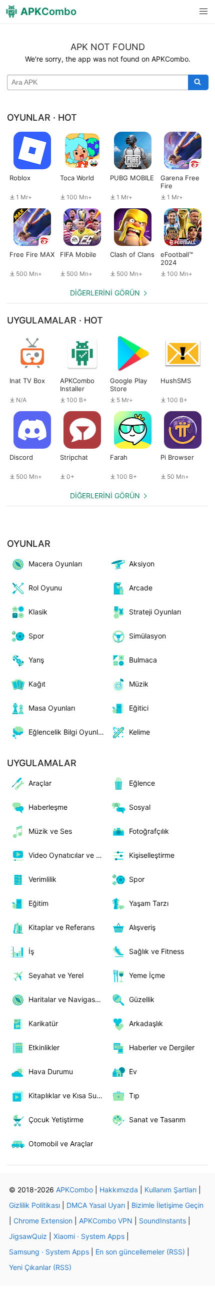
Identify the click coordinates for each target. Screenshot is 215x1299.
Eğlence (142, 783)
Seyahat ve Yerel (56, 975)
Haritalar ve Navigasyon (67, 999)
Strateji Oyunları (155, 611)
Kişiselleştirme (151, 855)
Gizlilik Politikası (34, 1205)
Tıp (134, 1095)
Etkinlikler (44, 1047)
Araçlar (40, 783)
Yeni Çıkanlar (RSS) (40, 1267)
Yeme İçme (147, 975)
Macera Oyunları (55, 563)
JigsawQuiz (28, 1236)
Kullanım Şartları (170, 1189)
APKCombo (74, 1189)
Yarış (36, 660)
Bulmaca (143, 660)
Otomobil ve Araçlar (60, 1143)
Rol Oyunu (45, 587)
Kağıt (37, 684)
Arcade (140, 587)
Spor (36, 635)
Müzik (138, 684)
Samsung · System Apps (49, 1251)
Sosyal (139, 807)
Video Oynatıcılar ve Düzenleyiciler (68, 855)
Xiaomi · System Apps (89, 1236)
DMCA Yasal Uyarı (95, 1205)
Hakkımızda (119, 1189)
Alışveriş (142, 927)
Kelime (139, 732)
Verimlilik (42, 879)
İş (31, 951)
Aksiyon (141, 563)
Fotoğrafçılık (149, 831)
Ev (133, 1071)
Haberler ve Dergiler (161, 1047)
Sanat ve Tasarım (157, 1119)
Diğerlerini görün (105, 292)
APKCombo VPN (105, 1220)
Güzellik (141, 999)
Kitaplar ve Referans (61, 927)
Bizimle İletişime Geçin (168, 1205)
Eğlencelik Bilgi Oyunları (67, 732)
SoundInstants (162, 1220)
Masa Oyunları (51, 708)
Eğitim (38, 903)
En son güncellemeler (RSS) (140, 1251)
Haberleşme (48, 807)
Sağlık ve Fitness (156, 951)
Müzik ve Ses (50, 831)
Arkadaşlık (146, 1023)
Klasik (38, 611)
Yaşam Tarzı (148, 903)
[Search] (198, 83)
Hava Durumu (50, 1071)
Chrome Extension (43, 1220)
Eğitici (138, 708)
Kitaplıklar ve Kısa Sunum (68, 1095)
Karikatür (43, 1023)
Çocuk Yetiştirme (56, 1119)
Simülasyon (147, 635)
